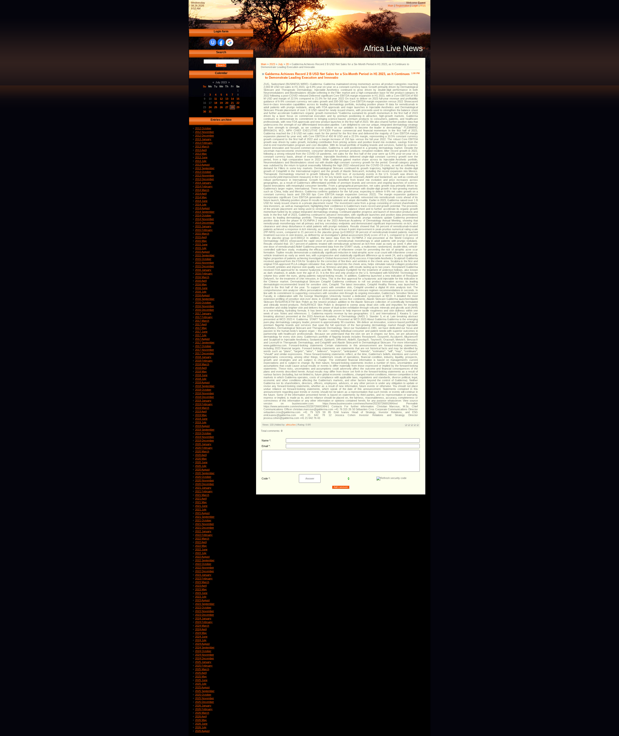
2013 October (203, 171)
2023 (272, 64)
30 (204, 111)
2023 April (200, 585)
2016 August (202, 295)
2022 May (201, 545)
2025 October (203, 694)
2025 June (201, 680)
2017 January (203, 313)
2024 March (202, 625)
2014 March (202, 190)
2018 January (203, 357)
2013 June (201, 157)
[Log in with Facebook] (221, 42)
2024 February (204, 622)
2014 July (200, 204)
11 (215, 98)
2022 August (202, 556)
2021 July (200, 509)
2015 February (204, 229)
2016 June (201, 288)
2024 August (202, 643)
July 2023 (221, 82)
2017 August (202, 338)
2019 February (204, 404)
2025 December (204, 701)
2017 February (204, 317)
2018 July (200, 378)
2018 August (202, 382)
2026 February (204, 709)
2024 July (200, 640)
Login (415, 5)
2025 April (200, 672)
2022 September (204, 560)
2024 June (201, 636)
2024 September (204, 647)
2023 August (202, 600)
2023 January (203, 574)
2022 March (202, 538)
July (280, 64)
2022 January (203, 531)
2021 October (203, 520)
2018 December (204, 396)
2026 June (201, 723)
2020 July (200, 465)
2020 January (203, 444)
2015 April (200, 237)
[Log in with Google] (229, 42)
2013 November (204, 175)
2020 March (202, 451)
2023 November (204, 611)
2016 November (204, 306)
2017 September (204, 342)
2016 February (204, 273)
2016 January (203, 269)
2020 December (204, 484)
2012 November (204, 131)
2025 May (201, 676)
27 (226, 107)
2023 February (204, 578)
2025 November (204, 698)
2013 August (202, 164)
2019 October (203, 433)
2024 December (204, 658)
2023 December (204, 614)
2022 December (204, 571)
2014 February (204, 186)
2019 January (203, 400)
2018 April (200, 367)
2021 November (204, 524)
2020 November (204, 480)
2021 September (204, 516)
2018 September (204, 386)
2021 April (200, 498)
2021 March (202, 494)
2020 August (202, 469)
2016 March (202, 277)
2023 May (201, 589)
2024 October (203, 651)
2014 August (202, 208)
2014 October (203, 215)
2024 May (201, 632)
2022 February (204, 534)
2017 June (201, 331)
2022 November (204, 567)
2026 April (200, 716)
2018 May (201, 371)
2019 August (202, 426)
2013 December (204, 179)
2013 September (204, 168)
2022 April (200, 542)
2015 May (201, 240)
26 (221, 107)
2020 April (200, 455)
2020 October (203, 476)
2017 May (201, 327)
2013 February (204, 142)
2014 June (201, 200)
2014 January (203, 182)
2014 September (204, 211)
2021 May (201, 502)
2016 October (203, 302)
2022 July (200, 553)
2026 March (202, 712)
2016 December (204, 309)
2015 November (204, 262)
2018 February (204, 360)
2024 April (200, 629)
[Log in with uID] (212, 42)
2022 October (203, 563)
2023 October (203, 607)
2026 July (200, 727)
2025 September (204, 691)
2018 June (201, 375)
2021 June (201, 505)
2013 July (200, 160)
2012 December (204, 135)
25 (215, 107)
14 (232, 98)
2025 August (202, 687)
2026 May (201, 720)
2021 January (203, 487)
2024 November (204, 654)
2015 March (202, 233)
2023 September (204, 603)
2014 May (201, 197)
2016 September (204, 298)
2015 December (204, 266)
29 (237, 107)
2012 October (203, 128)
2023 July (200, 596)
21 (232, 102)
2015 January (203, 226)
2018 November (204, 393)
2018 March (202, 364)
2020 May (201, 458)
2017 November (204, 349)
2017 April (200, 324)
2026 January (203, 705)
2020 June (201, 462)
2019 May (201, 415)
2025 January (203, 661)
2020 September (204, 473)
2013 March (202, 146)
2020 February (204, 447)
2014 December (204, 222)
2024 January (203, 618)
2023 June (201, 593)
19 (221, 102)
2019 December (204, 440)
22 (237, 102)
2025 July (200, 683)
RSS (423, 5)
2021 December (204, 527)
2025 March (202, 669)
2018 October (203, 389)
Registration (403, 5)
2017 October (203, 346)
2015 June (201, 244)
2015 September (204, 255)
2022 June (201, 549)
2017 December (204, 353)
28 (232, 107)
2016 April (200, 280)
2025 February (204, 665)
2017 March (202, 320)
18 (215, 102)
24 (210, 107)
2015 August (202, 251)
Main (390, 5)
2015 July (200, 248)
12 (221, 98)
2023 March (202, 582)
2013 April (200, 150)
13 (226, 98)
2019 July (200, 422)
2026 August (202, 730)
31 (210, 111)
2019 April (200, 411)
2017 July (200, 335)
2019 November (204, 436)
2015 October (203, 259)
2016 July (200, 291)
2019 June (201, 418)
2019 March (202, 407)
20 (226, 102)
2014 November (204, 219)
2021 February (204, 491)
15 (237, 98)
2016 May (201, 284)
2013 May (201, 153)
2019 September (204, 429)
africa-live (291, 425)
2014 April (200, 193)
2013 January (203, 139)
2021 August (202, 513)
